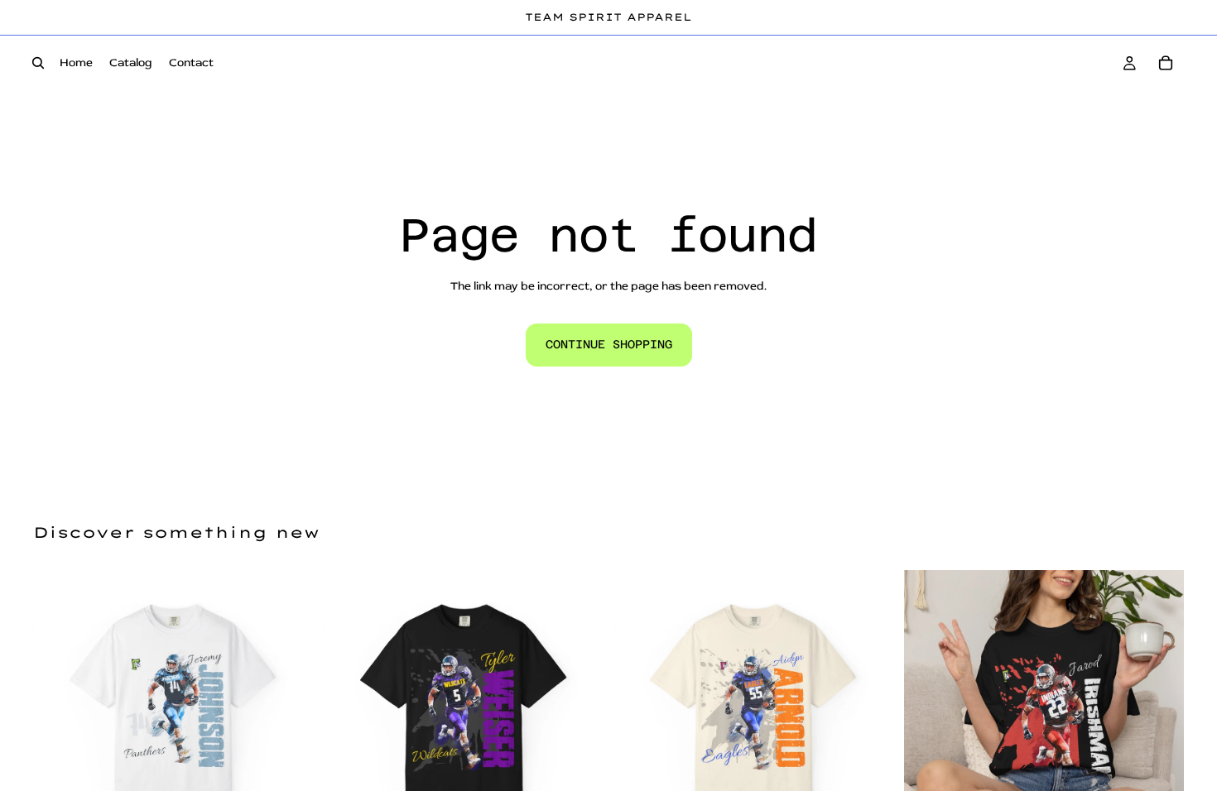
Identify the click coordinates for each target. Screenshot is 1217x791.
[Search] (38, 63)
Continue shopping (609, 344)
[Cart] (1165, 63)
